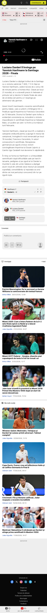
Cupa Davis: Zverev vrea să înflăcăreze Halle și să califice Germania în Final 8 (23, 466)
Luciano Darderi (18, 209)
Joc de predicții (23, 611)
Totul (13, 20)
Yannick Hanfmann (19, 200)
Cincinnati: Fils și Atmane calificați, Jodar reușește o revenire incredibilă (21, 499)
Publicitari (23, 590)
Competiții (33, 8)
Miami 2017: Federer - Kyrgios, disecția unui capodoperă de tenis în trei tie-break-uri (22, 357)
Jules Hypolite (7, 329)
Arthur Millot (6, 294)
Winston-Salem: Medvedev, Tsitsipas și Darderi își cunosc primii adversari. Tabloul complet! (21, 433)
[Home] (2, 8)
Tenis (8, 611)
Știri (6, 8)
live (4, 20)
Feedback (23, 604)
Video (41, 8)
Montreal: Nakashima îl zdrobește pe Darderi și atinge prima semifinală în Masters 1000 (23, 531)
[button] (26, 3)
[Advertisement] (23, 30)
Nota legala (23, 598)
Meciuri (13, 8)
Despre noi (23, 588)
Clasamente (22, 8)
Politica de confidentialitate (23, 596)
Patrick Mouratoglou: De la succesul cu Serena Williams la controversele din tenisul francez (23, 290)
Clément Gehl (7, 471)
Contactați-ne (23, 601)
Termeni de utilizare (23, 593)
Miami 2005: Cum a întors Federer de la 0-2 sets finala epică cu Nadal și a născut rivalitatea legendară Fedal (22, 323)
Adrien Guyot (7, 396)
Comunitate (39, 611)
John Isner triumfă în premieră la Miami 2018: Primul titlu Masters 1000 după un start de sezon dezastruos (22, 390)
